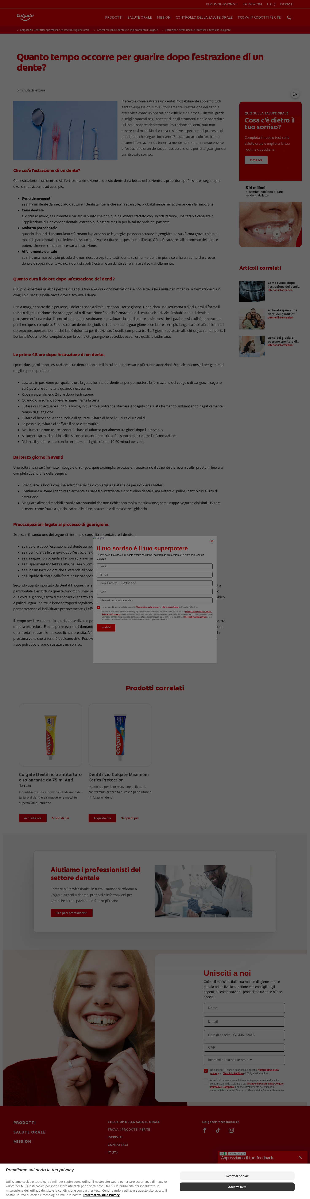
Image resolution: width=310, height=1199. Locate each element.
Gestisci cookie (237, 1176)
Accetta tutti (237, 1187)
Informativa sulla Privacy (101, 1195)
